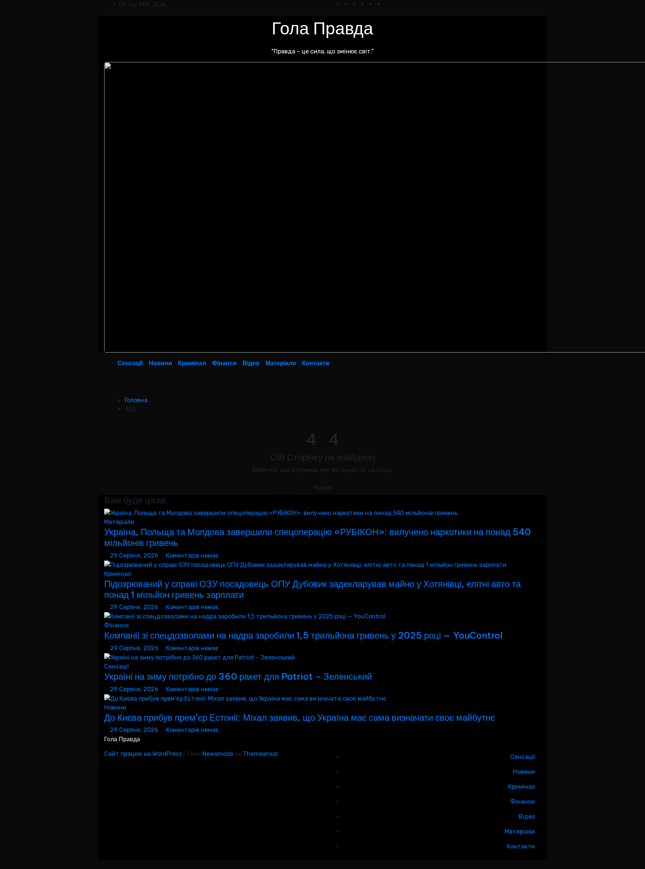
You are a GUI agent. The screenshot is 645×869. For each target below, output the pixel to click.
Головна (136, 400)
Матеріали (280, 363)
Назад (323, 487)
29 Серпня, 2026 (135, 555)
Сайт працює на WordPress (143, 753)
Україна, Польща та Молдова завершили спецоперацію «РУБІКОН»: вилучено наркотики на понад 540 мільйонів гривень (317, 537)
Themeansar (260, 753)
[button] (518, 363)
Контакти (315, 363)
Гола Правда (322, 28)
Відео (251, 363)
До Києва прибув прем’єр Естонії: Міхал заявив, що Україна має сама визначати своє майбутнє (299, 717)
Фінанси (224, 363)
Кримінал (192, 363)
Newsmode (217, 753)
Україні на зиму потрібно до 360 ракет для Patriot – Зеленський (238, 676)
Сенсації (130, 363)
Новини (160, 363)
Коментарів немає (192, 555)
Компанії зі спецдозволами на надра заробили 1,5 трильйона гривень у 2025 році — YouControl (303, 635)
